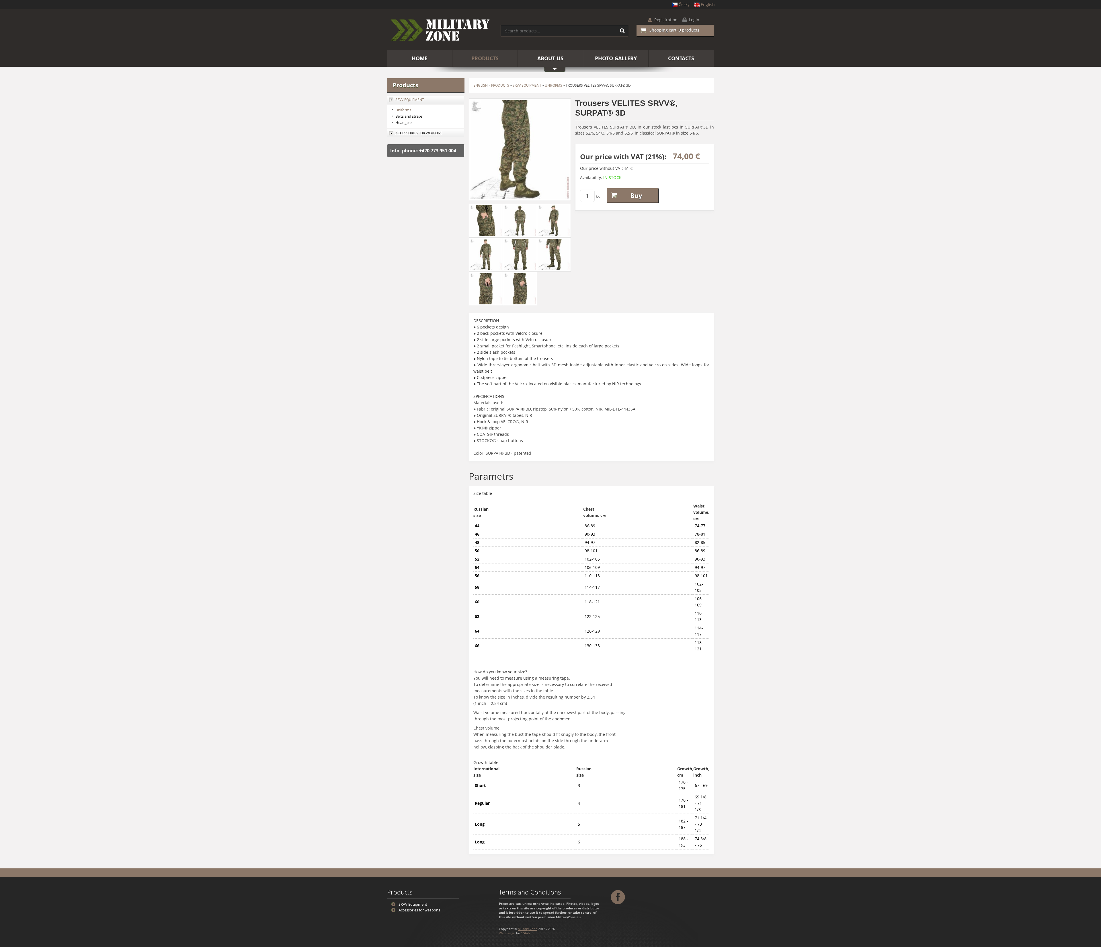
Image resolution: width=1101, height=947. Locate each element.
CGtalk (525, 933)
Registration (666, 19)
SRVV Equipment (527, 85)
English (708, 4)
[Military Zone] (439, 30)
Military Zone (527, 929)
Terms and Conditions (530, 892)
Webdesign (507, 933)
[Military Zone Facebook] (618, 897)
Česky (684, 4)
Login (694, 19)
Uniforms (553, 85)
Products (500, 85)
